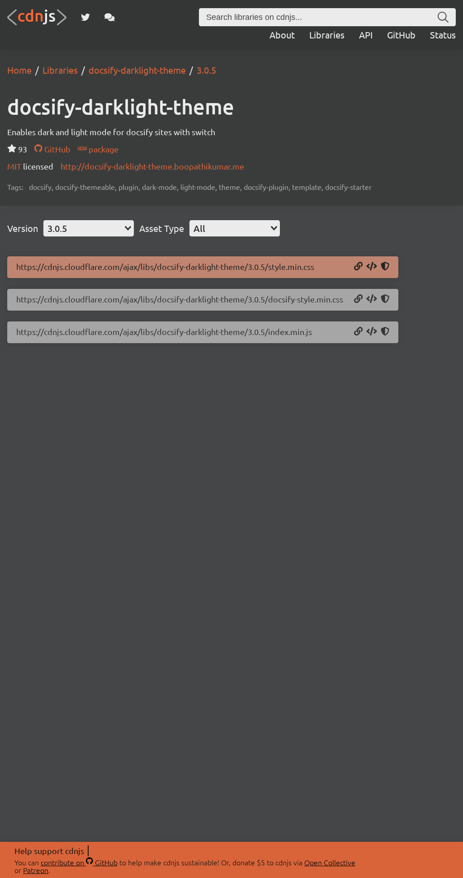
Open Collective (329, 862)
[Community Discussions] (109, 17)
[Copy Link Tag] (371, 267)
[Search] (443, 17)
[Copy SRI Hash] (385, 267)
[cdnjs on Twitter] (85, 17)
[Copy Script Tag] (371, 332)
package (102, 149)
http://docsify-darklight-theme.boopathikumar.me (152, 166)
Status (443, 34)
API (366, 34)
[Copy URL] (358, 267)
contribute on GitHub (79, 862)
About (282, 34)
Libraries (327, 34)
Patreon (35, 870)
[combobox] (88, 228)
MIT (15, 166)
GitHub (401, 34)
